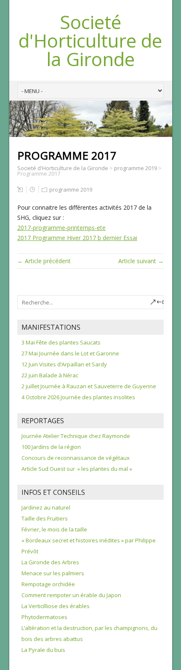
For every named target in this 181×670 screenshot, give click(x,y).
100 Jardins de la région (51, 447)
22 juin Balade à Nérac (49, 375)
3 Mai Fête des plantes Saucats (61, 342)
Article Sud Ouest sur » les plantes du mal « (77, 468)
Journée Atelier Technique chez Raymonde (75, 436)
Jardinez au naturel (45, 507)
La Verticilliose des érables (55, 606)
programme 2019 (70, 189)
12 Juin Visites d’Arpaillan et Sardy (64, 364)
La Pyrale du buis (43, 650)
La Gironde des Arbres (50, 562)
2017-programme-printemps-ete (61, 228)
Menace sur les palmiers (52, 573)
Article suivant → (141, 261)
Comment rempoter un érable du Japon (71, 595)
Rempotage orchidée (48, 584)
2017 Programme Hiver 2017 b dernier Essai (77, 238)
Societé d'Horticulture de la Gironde (90, 40)
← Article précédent (44, 261)
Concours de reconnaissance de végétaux (75, 458)
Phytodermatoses (44, 617)
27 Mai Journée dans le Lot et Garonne (70, 353)
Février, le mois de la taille (54, 529)
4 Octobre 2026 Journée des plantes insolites (78, 397)
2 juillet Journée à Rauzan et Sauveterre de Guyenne (88, 386)
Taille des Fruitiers (44, 518)
